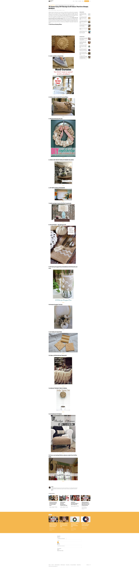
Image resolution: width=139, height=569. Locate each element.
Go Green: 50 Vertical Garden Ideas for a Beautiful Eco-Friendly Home (84, 53)
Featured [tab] (50, 514)
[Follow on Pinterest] (52, 490)
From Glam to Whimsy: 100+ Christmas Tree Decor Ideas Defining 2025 (83, 43)
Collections (53, 5)
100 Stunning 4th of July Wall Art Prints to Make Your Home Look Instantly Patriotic (84, 39)
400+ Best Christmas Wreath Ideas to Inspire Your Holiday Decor (83, 46)
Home (49, 5)
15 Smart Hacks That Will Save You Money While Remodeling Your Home (84, 22)
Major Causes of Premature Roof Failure (83, 28)
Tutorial (63, 157)
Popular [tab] (53, 514)
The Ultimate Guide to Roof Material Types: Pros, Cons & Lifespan (83, 14)
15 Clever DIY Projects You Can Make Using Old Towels (83, 32)
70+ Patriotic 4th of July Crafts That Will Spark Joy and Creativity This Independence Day (84, 57)
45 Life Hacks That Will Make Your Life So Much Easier (84, 25)
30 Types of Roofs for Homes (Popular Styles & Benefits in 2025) (83, 18)
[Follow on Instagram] (88, 565)
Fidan (50, 10)
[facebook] (51, 490)
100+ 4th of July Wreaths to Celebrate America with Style (83, 49)
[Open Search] (90, 1)
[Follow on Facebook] (87, 565)
